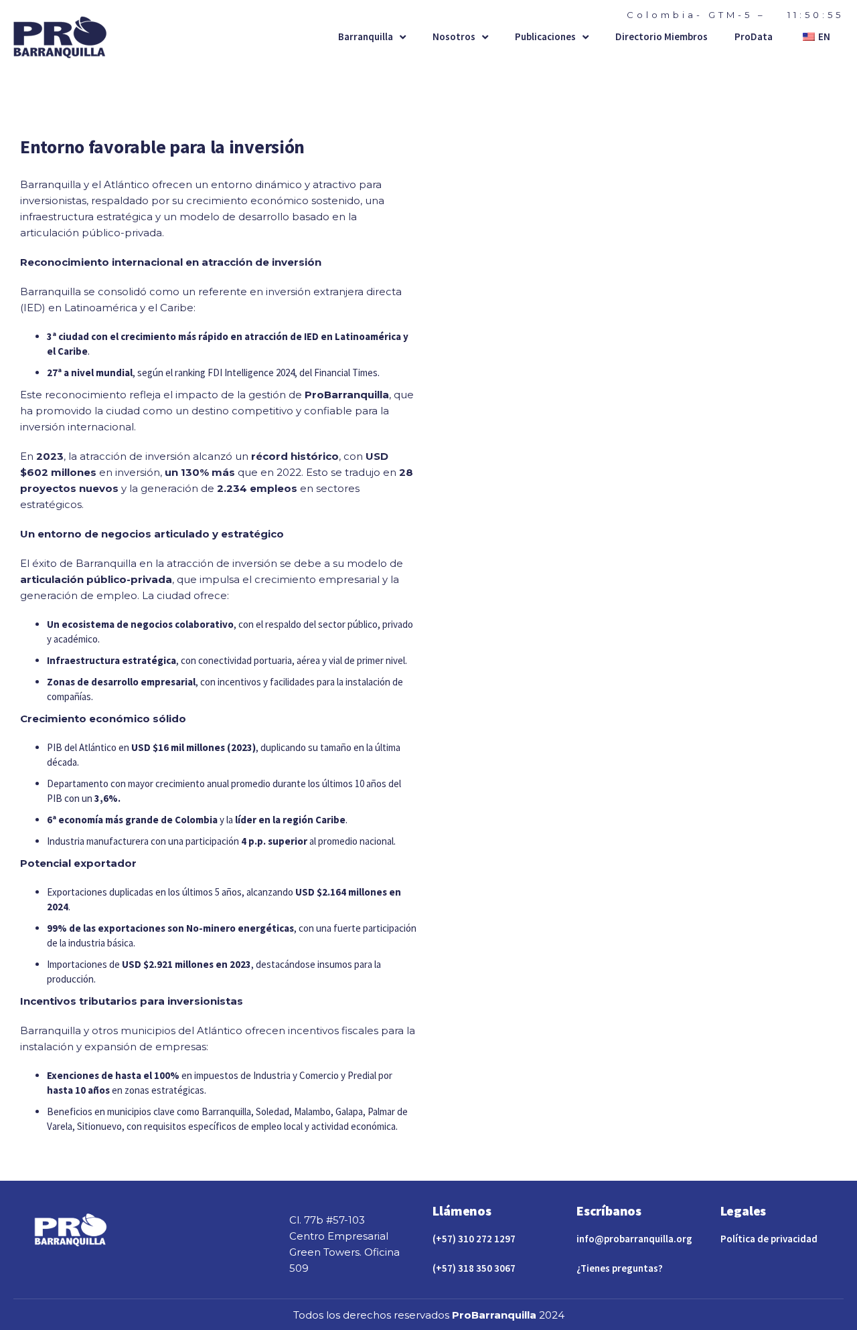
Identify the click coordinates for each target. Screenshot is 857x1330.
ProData (753, 36)
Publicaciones (545, 36)
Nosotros (454, 36)
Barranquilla (365, 36)
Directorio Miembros (661, 36)
